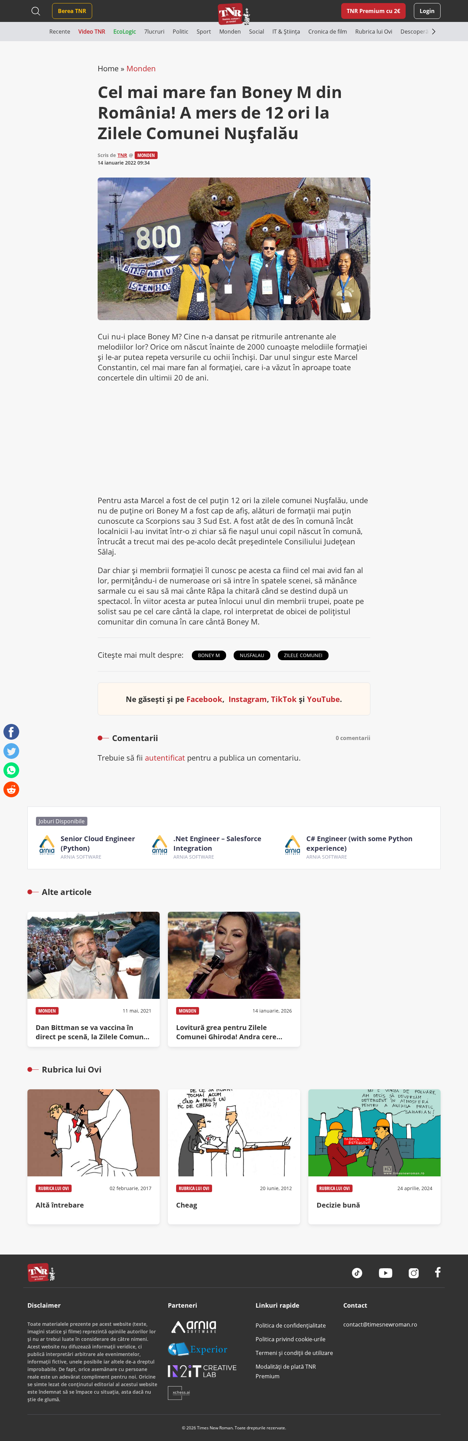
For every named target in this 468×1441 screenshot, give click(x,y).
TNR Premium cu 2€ (373, 11)
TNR (122, 155)
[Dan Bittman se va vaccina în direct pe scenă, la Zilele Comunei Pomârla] (93, 979)
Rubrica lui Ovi (53, 1188)
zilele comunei (303, 655)
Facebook (204, 699)
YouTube (323, 699)
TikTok (284, 699)
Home (108, 68)
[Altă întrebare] (93, 1156)
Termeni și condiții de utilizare (294, 1353)
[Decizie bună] (374, 1156)
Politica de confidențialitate (291, 1325)
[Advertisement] (234, 439)
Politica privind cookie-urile (290, 1339)
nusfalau (252, 655)
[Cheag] (234, 1156)
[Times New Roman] (234, 14)
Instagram (248, 699)
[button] (38, 31)
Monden (141, 68)
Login (427, 11)
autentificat (165, 757)
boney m (209, 655)
